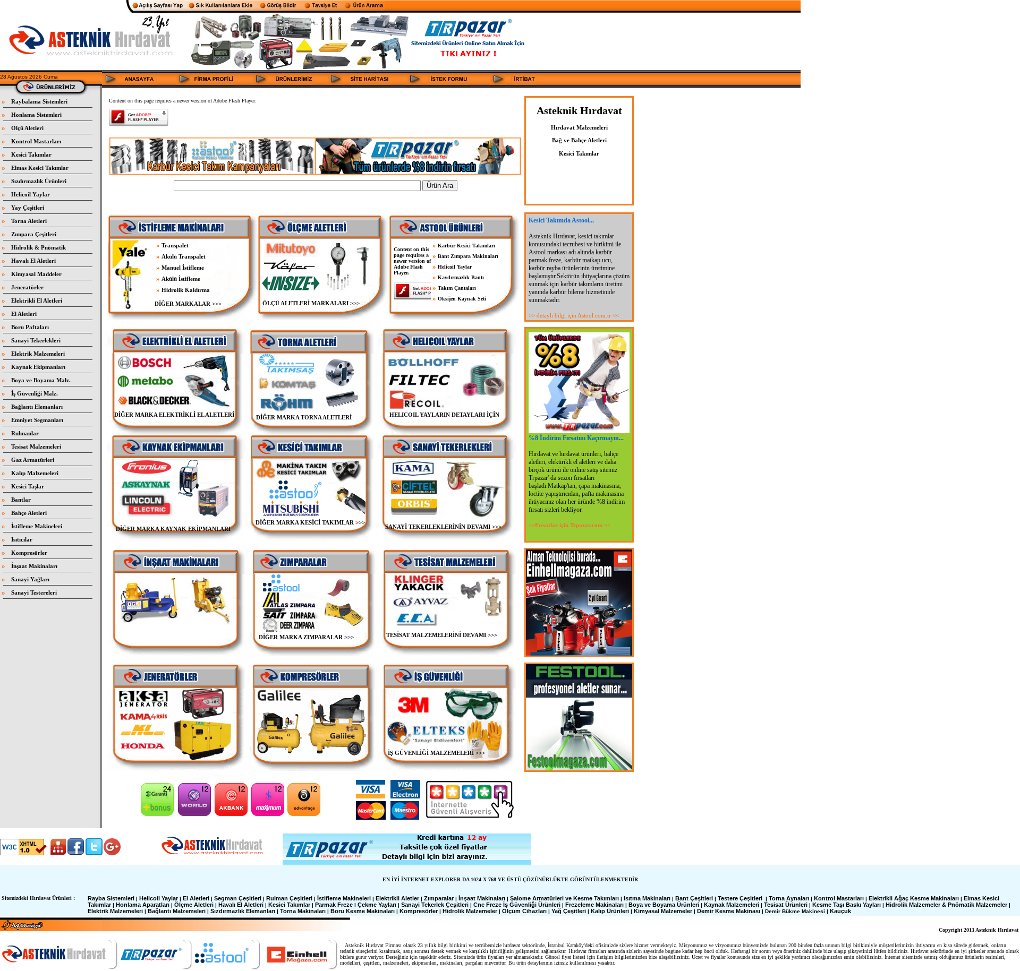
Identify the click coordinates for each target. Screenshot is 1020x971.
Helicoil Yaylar (30, 194)
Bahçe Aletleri (29, 513)
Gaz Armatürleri (32, 460)
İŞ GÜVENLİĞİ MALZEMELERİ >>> (436, 753)
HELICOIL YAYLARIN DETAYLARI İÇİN (444, 414)
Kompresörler (29, 552)
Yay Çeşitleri (27, 207)
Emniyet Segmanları (37, 420)
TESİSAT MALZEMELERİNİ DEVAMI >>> (441, 635)
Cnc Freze (487, 904)
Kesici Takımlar (31, 154)
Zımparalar (439, 898)
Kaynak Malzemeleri (731, 904)
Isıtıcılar (21, 539)
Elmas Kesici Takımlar (40, 168)
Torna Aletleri (29, 221)
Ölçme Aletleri (194, 904)
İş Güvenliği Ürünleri (531, 904)
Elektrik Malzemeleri (38, 353)
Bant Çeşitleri (694, 898)
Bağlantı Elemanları (37, 406)
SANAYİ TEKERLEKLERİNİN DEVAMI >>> (443, 526)
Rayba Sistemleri (111, 898)
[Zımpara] (311, 572)
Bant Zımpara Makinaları (468, 256)
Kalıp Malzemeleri (34, 473)
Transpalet (175, 245)
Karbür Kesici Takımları (466, 245)
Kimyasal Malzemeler (663, 911)
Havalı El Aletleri (33, 260)
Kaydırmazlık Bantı (461, 277)
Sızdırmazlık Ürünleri (38, 181)
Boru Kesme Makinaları (362, 911)
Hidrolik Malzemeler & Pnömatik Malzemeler (946, 904)
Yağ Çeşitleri (568, 911)
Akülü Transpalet (184, 256)
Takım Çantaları (457, 288)
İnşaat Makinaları (34, 566)
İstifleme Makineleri (36, 526)
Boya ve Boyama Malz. (41, 380)
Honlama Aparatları (142, 904)
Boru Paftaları (30, 327)
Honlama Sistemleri (36, 114)
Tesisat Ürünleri (786, 904)
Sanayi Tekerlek (422, 904)
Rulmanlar (25, 433)
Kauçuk (840, 911)
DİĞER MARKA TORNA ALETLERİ (304, 417)
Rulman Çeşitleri (289, 898)
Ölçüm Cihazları (524, 911)
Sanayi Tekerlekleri (36, 340)
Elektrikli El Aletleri (36, 300)
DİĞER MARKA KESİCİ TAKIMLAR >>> (310, 522)
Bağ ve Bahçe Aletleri (579, 140)
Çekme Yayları (377, 904)
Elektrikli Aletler (397, 898)
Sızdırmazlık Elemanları (242, 911)
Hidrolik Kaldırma (186, 290)
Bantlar (21, 499)
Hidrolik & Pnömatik (38, 247)
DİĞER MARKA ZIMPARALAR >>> (306, 637)
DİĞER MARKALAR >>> (188, 303)
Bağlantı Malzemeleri (177, 911)
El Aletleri (24, 314)
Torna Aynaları (789, 898)
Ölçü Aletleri (27, 128)
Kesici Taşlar (27, 486)
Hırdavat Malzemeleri (579, 127)
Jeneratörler (27, 287)
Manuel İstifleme (183, 267)
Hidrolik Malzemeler (470, 911)
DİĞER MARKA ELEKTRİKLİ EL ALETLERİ (174, 414)
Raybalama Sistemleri (39, 101)
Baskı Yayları (863, 904)
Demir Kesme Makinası (728, 911)
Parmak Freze (334, 904)
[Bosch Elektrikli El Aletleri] (149, 369)
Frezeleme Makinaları (594, 904)
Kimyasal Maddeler (36, 274)
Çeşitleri (457, 904)
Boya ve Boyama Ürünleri (663, 904)
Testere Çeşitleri (740, 898)
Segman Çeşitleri (237, 898)
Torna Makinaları (303, 911)
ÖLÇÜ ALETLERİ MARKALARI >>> (310, 303)
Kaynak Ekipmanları (38, 367)
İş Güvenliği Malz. (34, 393)
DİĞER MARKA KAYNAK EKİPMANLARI (173, 529)
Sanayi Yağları (30, 579)
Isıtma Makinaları (647, 898)
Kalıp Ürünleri (610, 911)
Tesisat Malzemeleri (36, 446)
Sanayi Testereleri (34, 592)
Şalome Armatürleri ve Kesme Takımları (564, 898)
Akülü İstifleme (181, 279)
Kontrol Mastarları (36, 141)
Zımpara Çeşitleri (33, 234)
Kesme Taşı (828, 904)
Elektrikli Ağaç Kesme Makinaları (914, 898)
